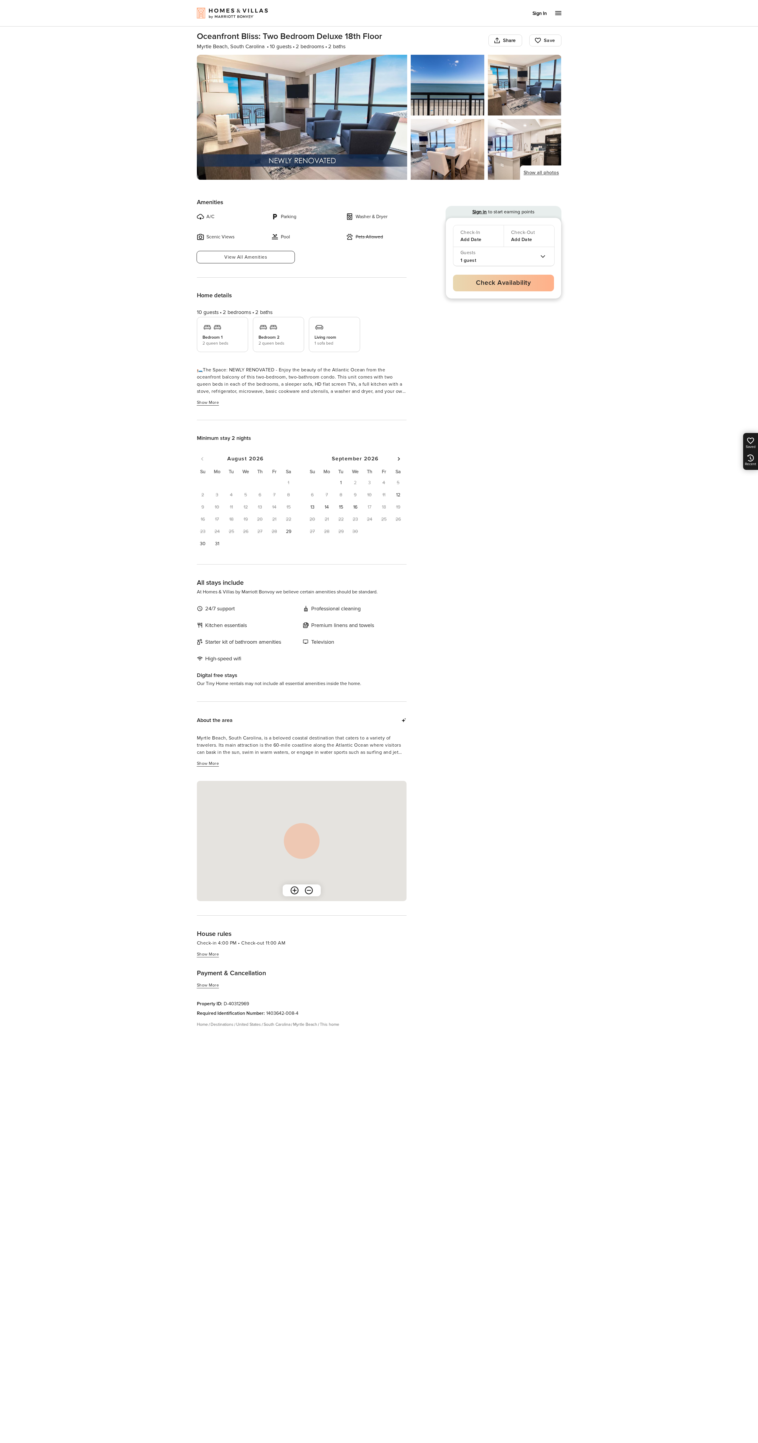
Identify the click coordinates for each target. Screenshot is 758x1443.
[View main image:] (302, 117)
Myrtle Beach (305, 1024)
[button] (289, 531)
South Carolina (277, 1024)
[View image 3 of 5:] (524, 85)
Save (549, 40)
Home (202, 1024)
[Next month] (398, 459)
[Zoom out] (309, 890)
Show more (208, 402)
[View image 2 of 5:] (447, 85)
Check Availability (503, 283)
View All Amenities (245, 257)
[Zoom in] (294, 890)
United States (248, 1024)
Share (509, 40)
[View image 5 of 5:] (524, 149)
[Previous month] (202, 459)
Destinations (222, 1024)
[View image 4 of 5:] (447, 149)
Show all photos (541, 173)
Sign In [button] (540, 13)
